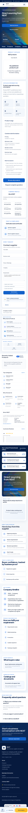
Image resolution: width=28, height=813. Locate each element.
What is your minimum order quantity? (12, 702)
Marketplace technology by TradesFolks (11, 800)
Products (10, 46)
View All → (23, 372)
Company (18, 46)
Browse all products (14, 180)
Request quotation (14, 29)
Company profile (5, 767)
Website (7, 304)
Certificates (5, 769)
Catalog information (6, 765)
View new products (14, 489)
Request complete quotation (14, 185)
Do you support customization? (13, 714)
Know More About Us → (7, 423)
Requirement (6, 272)
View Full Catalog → (21, 356)
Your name (5, 249)
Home (3, 46)
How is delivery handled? (11, 719)
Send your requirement (14, 738)
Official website (5, 789)
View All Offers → (23, 449)
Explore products (14, 25)
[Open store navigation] (24, 4)
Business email (6, 256)
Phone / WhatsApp (7, 262)
